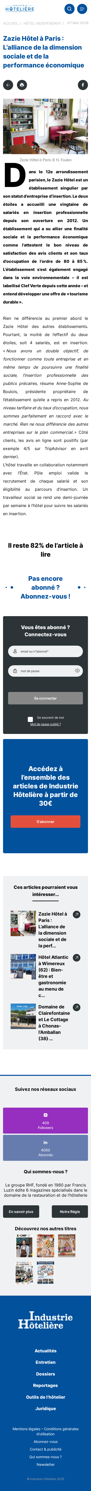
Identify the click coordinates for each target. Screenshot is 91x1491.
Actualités (46, 1350)
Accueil (10, 23)
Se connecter (45, 698)
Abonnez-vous (46, 1441)
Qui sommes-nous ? (45, 1457)
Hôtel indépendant (42, 23)
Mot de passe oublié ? (45, 724)
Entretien (46, 1362)
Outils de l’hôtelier (45, 1397)
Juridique (45, 1408)
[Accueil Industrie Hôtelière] (19, 9)
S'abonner (45, 821)
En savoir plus (21, 1211)
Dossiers (45, 1374)
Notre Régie (70, 1211)
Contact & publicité (45, 1449)
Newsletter (46, 1464)
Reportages (45, 1385)
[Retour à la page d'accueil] (45, 1321)
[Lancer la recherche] (69, 9)
